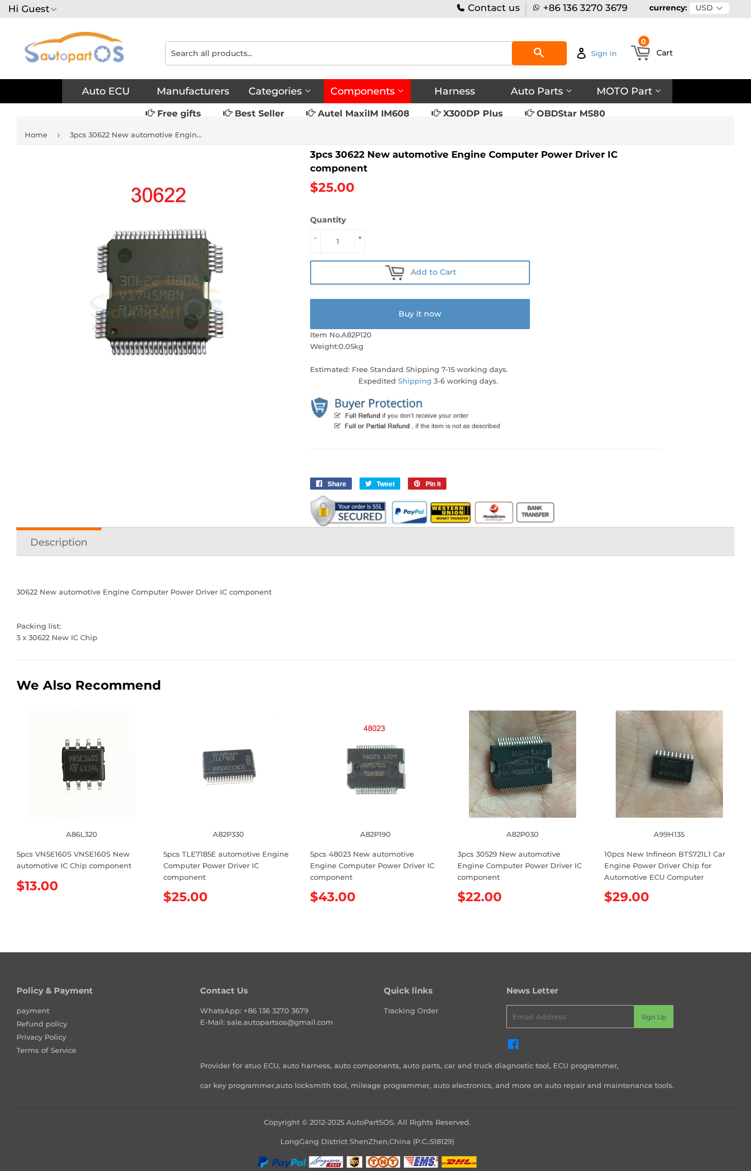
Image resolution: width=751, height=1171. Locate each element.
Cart (657, 49)
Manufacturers (193, 91)
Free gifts (177, 113)
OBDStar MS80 (569, 113)
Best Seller (258, 113)
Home (36, 134)
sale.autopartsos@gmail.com (280, 1022)
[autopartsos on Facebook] (513, 1045)
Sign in (604, 53)
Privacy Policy (41, 1037)
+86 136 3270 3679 (585, 8)
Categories (277, 91)
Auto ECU (106, 91)
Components (363, 91)
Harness (454, 91)
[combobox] (366, 53)
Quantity (328, 220)
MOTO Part (626, 91)
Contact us (492, 8)
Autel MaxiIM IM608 (362, 113)
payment (32, 1010)
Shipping (415, 380)
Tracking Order (411, 1010)
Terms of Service (46, 1050)
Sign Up (653, 1017)
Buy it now (420, 314)
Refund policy (41, 1023)
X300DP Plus (471, 113)
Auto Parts (538, 91)
